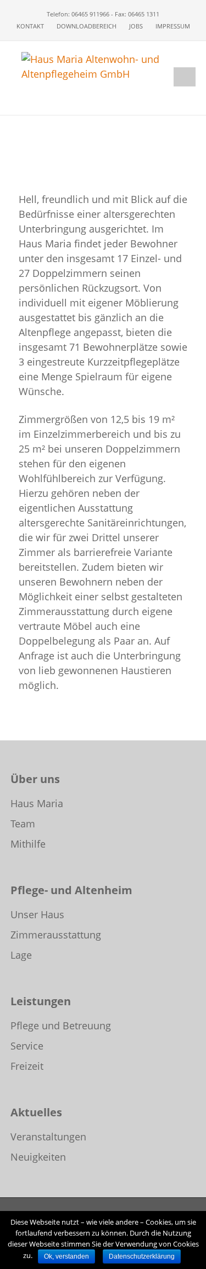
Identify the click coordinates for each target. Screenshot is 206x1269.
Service (26, 1045)
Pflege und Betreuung (60, 1025)
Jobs (136, 26)
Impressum (172, 26)
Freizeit (26, 1066)
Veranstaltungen (48, 1136)
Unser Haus (37, 914)
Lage (21, 954)
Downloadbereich (86, 26)
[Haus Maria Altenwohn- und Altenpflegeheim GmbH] (103, 65)
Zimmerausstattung (55, 934)
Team (22, 823)
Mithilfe (28, 843)
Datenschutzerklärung (142, 1256)
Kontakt (30, 26)
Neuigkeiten (38, 1156)
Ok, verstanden (66, 1256)
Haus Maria (36, 803)
